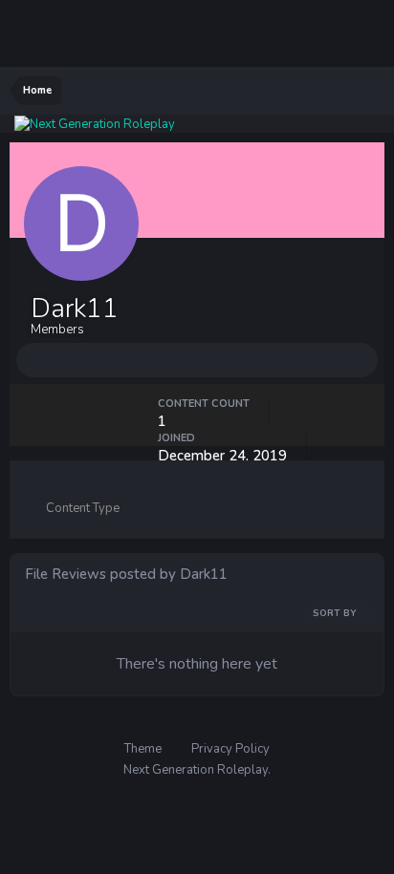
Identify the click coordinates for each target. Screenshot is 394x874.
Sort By (336, 613)
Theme (144, 748)
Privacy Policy (230, 748)
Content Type (81, 508)
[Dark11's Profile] (197, 360)
